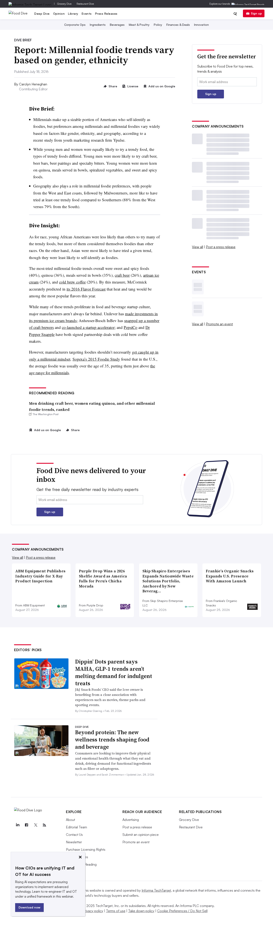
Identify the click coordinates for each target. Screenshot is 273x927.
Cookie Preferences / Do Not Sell (182, 911)
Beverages (117, 24)
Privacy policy (93, 911)
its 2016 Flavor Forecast (86, 289)
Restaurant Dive (85, 3)
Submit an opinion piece (140, 834)
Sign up (256, 13)
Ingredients (98, 24)
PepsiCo (130, 327)
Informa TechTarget (156, 890)
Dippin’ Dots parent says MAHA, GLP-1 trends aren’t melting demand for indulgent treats (113, 672)
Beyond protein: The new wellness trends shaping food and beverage (112, 739)
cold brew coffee (72, 282)
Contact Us (74, 834)
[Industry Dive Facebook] (26, 825)
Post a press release (220, 247)
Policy (158, 24)
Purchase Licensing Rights (85, 849)
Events (87, 13)
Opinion (59, 13)
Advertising (130, 820)
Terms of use (115, 911)
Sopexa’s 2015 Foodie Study (96, 359)
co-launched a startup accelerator (88, 327)
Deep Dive (42, 13)
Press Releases (106, 13)
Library (73, 13)
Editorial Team (76, 827)
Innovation (201, 24)
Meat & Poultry (139, 24)
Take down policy (141, 911)
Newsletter (74, 842)
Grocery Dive (64, 3)
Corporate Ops (75, 24)
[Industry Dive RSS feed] (44, 825)
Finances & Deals (178, 24)
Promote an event (219, 324)
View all (197, 247)
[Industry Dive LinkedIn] (17, 825)
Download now (29, 907)
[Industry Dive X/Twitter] (35, 825)
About (70, 820)
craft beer (122, 275)
